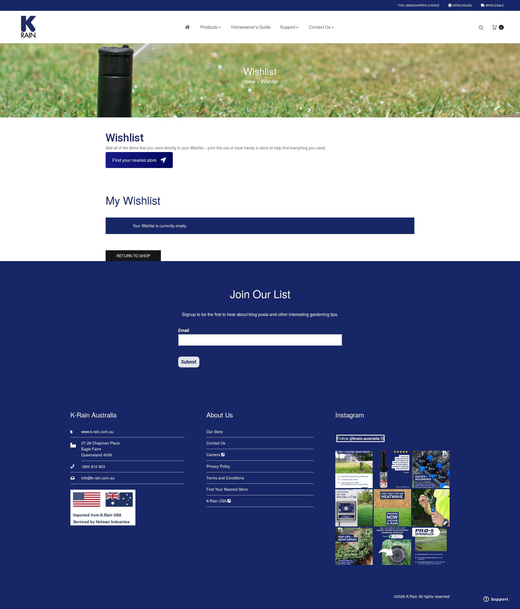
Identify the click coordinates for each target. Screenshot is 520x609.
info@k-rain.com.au (98, 477)
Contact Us (319, 27)
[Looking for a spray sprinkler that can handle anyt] (431, 546)
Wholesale (494, 5)
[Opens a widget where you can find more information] (496, 599)
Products (208, 27)
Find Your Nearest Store (227, 489)
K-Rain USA (216, 500)
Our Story (214, 431)
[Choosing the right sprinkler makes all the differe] (354, 546)
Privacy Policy (218, 466)
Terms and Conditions (225, 477)
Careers (213, 454)
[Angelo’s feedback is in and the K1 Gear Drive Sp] (392, 469)
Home (248, 81)
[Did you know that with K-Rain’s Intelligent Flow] (392, 546)
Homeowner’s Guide (251, 27)
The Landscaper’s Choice (418, 5)
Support (287, 27)
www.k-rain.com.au (97, 431)
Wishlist (260, 71)
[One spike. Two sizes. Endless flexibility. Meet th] (431, 507)
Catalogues (461, 5)
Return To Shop (133, 255)
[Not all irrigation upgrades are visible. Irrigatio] (431, 469)
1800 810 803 (93, 466)
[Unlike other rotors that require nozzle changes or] (354, 469)
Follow (358, 438)
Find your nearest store (134, 160)
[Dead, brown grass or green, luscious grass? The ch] (392, 507)
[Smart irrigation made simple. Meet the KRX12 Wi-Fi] (354, 507)
